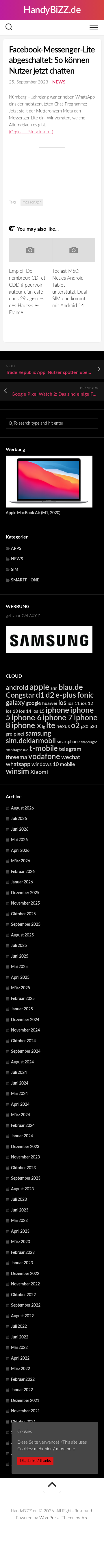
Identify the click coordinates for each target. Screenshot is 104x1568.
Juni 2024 (19, 1083)
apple (39, 687)
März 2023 (20, 1242)
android (17, 688)
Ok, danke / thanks (35, 1461)
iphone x (26, 726)
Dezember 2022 (25, 1274)
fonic (85, 695)
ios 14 (25, 711)
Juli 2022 (19, 1327)
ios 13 (12, 711)
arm (54, 689)
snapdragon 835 (17, 750)
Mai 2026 (19, 840)
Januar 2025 (22, 1009)
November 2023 (25, 1157)
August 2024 (22, 1062)
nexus (63, 726)
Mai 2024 (19, 1094)
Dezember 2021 (25, 1401)
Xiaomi (39, 772)
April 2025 (20, 978)
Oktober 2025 (23, 914)
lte (50, 726)
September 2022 (25, 1305)
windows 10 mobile (53, 764)
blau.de (71, 687)
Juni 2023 (19, 1210)
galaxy (15, 702)
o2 (75, 726)
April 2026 (20, 851)
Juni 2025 (19, 956)
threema (16, 757)
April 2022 (20, 1358)
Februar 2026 (23, 872)
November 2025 (25, 903)
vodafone (44, 757)
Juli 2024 (19, 1073)
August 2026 (22, 808)
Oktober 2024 (23, 1041)
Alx (84, 1518)
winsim (17, 771)
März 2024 (20, 1115)
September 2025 (25, 925)
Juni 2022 (19, 1337)
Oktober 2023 (23, 1168)
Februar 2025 (23, 999)
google (33, 703)
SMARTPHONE (25, 580)
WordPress (49, 1518)
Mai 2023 (19, 1221)
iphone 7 (58, 718)
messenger (32, 202)
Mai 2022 (19, 1348)
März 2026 (20, 861)
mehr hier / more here (54, 1449)
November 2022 (25, 1284)
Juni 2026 (19, 829)
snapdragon (89, 742)
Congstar (20, 695)
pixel (19, 734)
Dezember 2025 (25, 893)
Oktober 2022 (23, 1295)
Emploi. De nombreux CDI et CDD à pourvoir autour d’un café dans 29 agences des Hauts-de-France (27, 292)
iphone (57, 710)
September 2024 (25, 1051)
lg (43, 727)
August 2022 (22, 1316)
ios (62, 703)
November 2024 (25, 1030)
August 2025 (22, 935)
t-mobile (43, 748)
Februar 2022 (23, 1380)
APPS (16, 549)
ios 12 (87, 703)
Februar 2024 (23, 1126)
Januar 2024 (22, 1136)
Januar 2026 (22, 882)
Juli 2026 (19, 819)
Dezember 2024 (25, 1020)
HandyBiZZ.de (52, 10)
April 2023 (20, 1231)
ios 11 (74, 703)
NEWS (58, 82)
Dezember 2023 (25, 1147)
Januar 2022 (22, 1390)
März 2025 (20, 988)
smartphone (68, 742)
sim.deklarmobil (31, 741)
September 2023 (25, 1178)
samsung (38, 733)
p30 (84, 727)
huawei (49, 703)
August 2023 (22, 1189)
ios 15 (38, 711)
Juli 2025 (19, 946)
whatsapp (18, 764)
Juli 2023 (19, 1200)
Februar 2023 (23, 1253)
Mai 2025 (19, 967)
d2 (50, 695)
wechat (70, 757)
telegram (70, 749)
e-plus (65, 695)
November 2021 (25, 1411)
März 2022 (20, 1369)
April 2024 (20, 1105)
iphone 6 (27, 718)
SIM (14, 570)
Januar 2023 (22, 1263)
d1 (40, 695)
